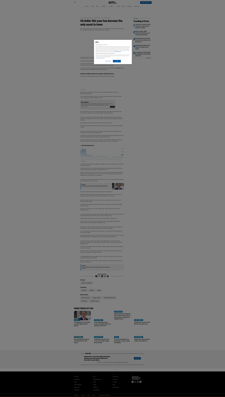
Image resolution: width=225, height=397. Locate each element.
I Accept (116, 61)
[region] (113, 52)
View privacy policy (117, 51)
